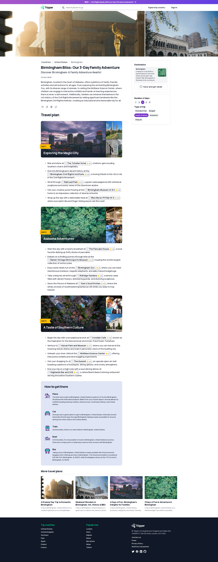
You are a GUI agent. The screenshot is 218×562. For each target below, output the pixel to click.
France (44, 547)
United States (60, 62)
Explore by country (156, 7)
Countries (46, 62)
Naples (89, 535)
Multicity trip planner (140, 546)
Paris (88, 532)
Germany (44, 535)
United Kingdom (47, 532)
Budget (152, 111)
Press (134, 540)
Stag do (138, 120)
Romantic (154, 115)
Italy (43, 538)
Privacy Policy (137, 543)
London (89, 529)
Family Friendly (141, 115)
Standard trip (141, 111)
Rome (88, 538)
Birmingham (76, 62)
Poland (43, 544)
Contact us (136, 537)
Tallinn (89, 547)
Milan (88, 544)
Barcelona (90, 541)
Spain (43, 541)
